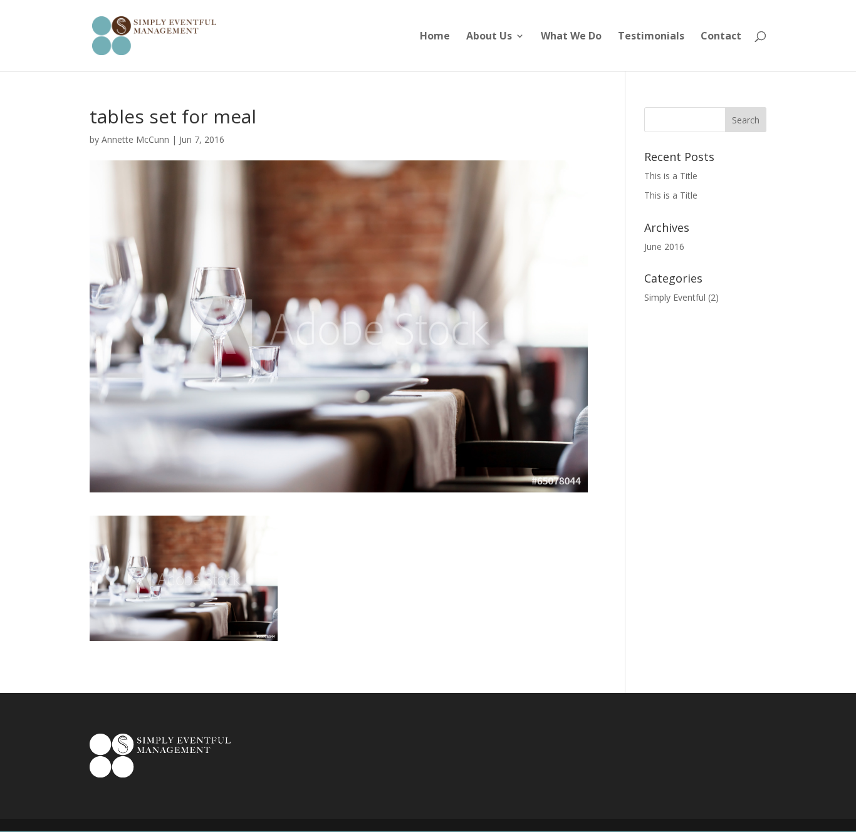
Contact (721, 37)
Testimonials (651, 37)
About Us (489, 37)
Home (435, 37)
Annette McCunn (135, 139)
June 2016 (664, 246)
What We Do (571, 37)
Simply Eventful (675, 297)
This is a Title (670, 176)
